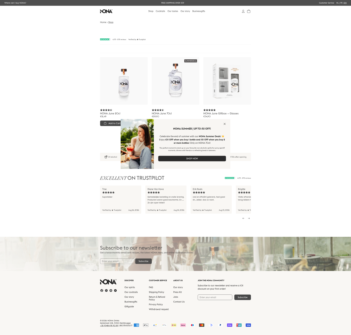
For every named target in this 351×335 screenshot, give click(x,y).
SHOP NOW (192, 158)
